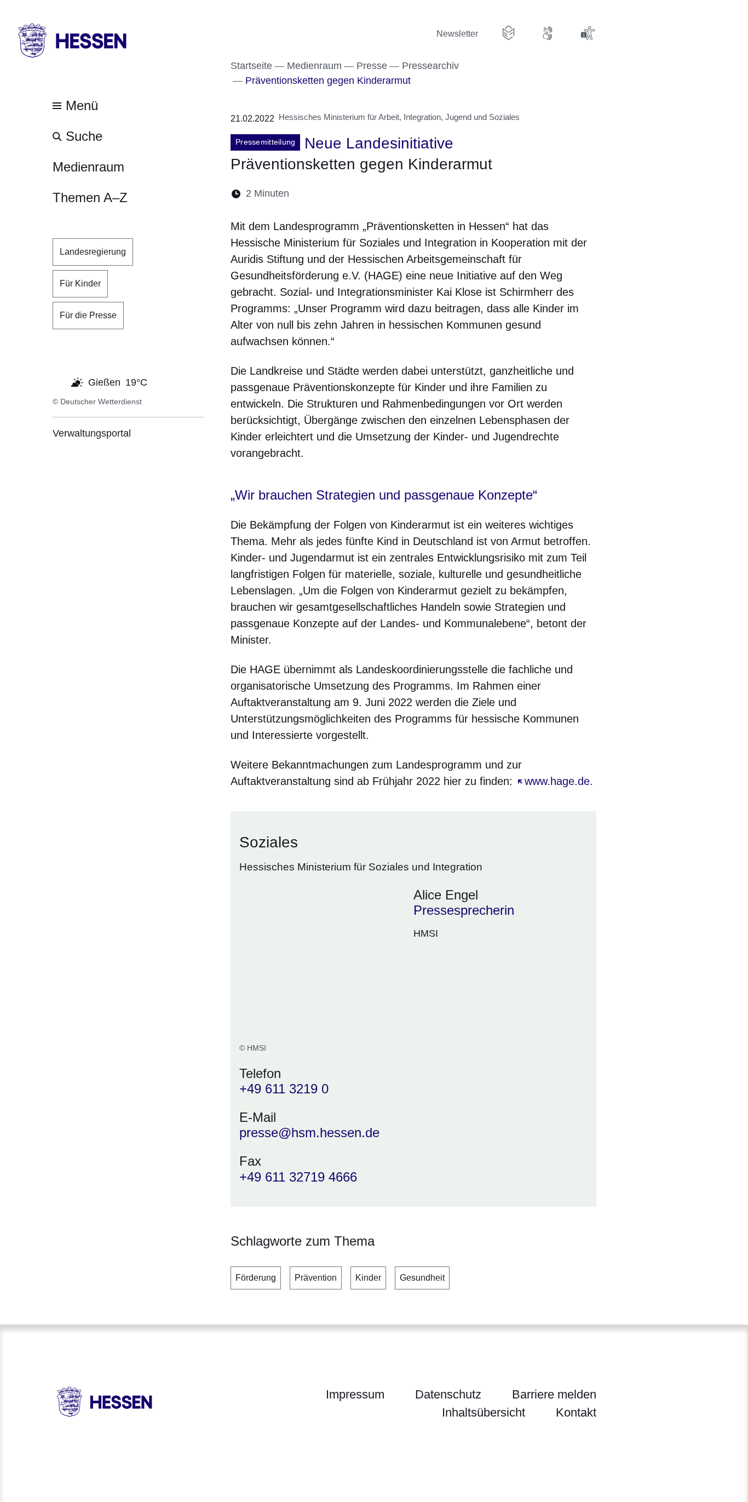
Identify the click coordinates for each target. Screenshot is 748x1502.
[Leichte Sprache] (508, 33)
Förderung (255, 1277)
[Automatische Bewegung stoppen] (59, 381)
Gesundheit (422, 1277)
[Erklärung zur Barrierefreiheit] (587, 33)
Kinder (368, 1277)
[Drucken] (392, 193)
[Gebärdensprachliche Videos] (548, 33)
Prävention (316, 1277)
